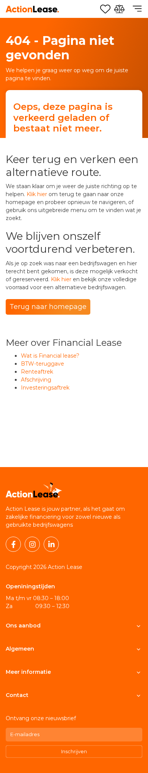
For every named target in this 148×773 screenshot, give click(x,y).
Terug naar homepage (48, 307)
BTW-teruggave (42, 363)
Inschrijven (74, 751)
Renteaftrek (37, 371)
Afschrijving (36, 379)
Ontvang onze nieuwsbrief (41, 718)
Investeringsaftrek (45, 387)
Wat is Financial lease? (50, 355)
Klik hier (37, 194)
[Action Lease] (32, 9)
